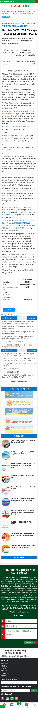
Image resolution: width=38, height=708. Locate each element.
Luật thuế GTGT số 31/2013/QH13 (14, 342)
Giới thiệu (5, 664)
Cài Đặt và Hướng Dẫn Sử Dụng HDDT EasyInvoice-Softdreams (22, 453)
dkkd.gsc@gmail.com (29, 606)
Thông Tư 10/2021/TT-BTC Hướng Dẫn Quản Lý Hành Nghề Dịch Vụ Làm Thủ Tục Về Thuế (18, 376)
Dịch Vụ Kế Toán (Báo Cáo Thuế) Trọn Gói (22, 476)
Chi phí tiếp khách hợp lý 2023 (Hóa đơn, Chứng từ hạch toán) (23, 441)
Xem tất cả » (32, 318)
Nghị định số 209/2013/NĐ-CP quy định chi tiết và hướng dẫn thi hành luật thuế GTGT (17, 346)
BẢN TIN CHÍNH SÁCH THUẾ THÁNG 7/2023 (22, 523)
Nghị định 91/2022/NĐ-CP (11, 372)
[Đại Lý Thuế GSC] (21, 6)
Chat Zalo (12, 707)
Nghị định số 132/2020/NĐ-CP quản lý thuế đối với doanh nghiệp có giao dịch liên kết (23, 512)
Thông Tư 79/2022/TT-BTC (11, 369)
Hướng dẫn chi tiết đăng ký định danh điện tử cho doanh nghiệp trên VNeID (22, 534)
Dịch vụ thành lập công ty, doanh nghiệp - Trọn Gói (23, 488)
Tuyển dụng (5, 673)
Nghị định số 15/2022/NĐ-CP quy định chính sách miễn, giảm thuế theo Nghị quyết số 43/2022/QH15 (19, 338)
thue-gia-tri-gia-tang (16, 315)
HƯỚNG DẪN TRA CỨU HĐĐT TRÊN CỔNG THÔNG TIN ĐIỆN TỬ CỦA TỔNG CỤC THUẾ (23, 465)
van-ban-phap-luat (26, 315)
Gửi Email (34, 707)
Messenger (26, 707)
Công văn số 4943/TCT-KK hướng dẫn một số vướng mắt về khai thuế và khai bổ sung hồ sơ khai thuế (18, 322)
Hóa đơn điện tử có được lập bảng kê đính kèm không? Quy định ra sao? (22, 499)
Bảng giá (4, 671)
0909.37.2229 (10, 1)
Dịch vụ (4, 666)
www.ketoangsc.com (21, 612)
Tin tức (4, 668)
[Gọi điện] (19, 703)
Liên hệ (4, 676)
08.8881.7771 (13, 606)
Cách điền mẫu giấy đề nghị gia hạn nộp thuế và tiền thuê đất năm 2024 (23, 546)
